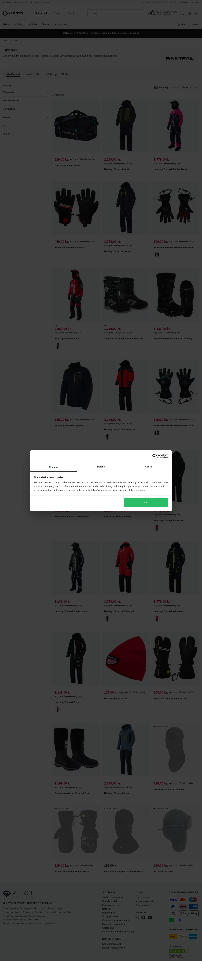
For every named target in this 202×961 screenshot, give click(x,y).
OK (146, 502)
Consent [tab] (53, 467)
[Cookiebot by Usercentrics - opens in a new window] (155, 456)
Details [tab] (101, 466)
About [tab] (148, 466)
